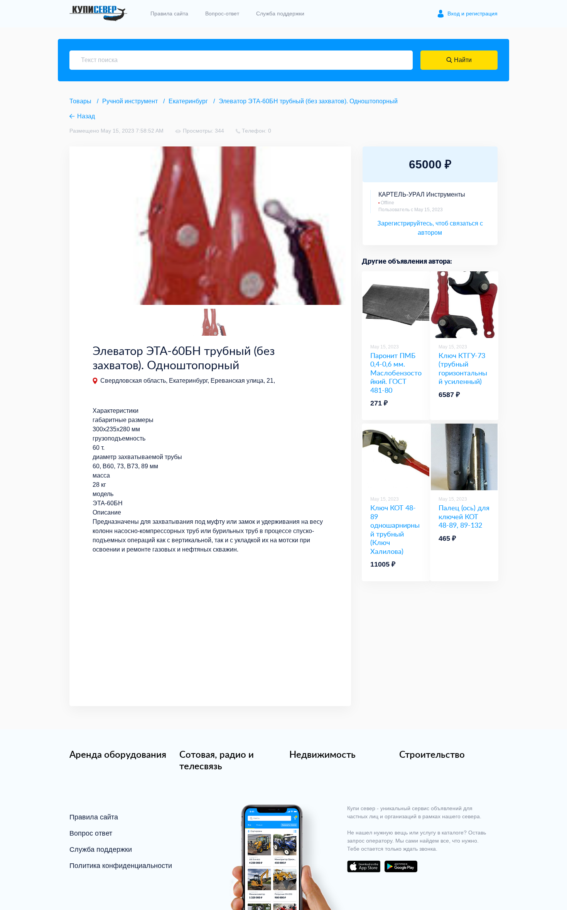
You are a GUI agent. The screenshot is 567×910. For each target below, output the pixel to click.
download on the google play (400, 866)
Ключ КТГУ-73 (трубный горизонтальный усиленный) (463, 368)
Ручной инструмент (130, 101)
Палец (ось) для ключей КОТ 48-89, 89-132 (464, 516)
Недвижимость (322, 754)
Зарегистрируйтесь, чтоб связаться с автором (430, 228)
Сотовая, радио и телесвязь (216, 760)
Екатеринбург (188, 101)
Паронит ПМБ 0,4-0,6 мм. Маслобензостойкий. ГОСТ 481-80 (396, 373)
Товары (80, 101)
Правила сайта (169, 13)
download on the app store (363, 866)
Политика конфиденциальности (120, 866)
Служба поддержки (280, 13)
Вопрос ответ (90, 833)
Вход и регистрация (472, 13)
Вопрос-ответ (222, 13)
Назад (86, 116)
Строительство (432, 754)
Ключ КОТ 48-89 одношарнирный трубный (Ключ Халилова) (395, 529)
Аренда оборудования (117, 754)
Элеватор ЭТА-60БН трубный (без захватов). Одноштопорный (308, 101)
